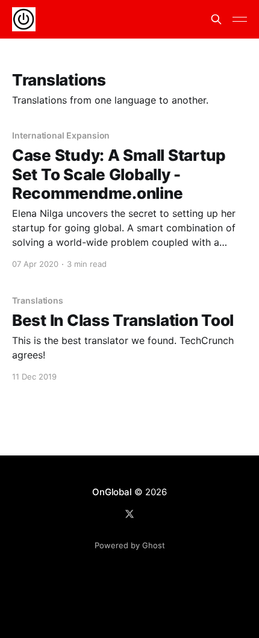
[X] (129, 514)
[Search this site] (216, 19)
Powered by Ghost (130, 545)
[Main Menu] (240, 19)
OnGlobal (111, 492)
